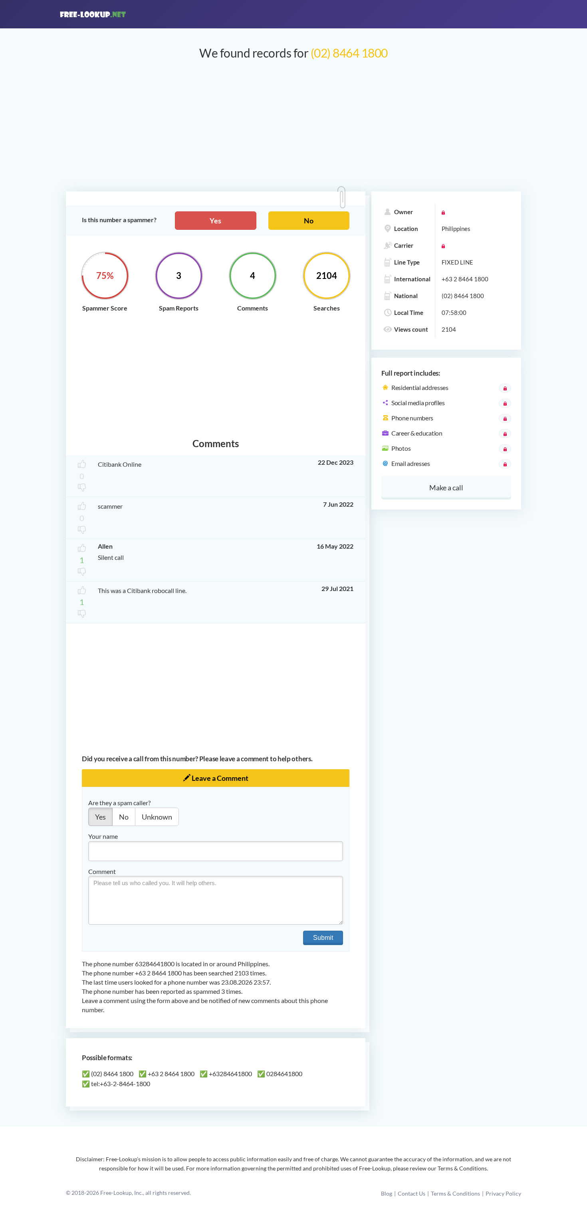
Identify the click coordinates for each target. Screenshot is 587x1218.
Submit (323, 937)
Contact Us (411, 1193)
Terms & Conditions (455, 1193)
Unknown (157, 816)
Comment (102, 871)
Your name (103, 836)
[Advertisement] (293, 129)
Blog (386, 1193)
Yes (215, 220)
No (308, 220)
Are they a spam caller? (119, 802)
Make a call (446, 487)
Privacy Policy (503, 1193)
